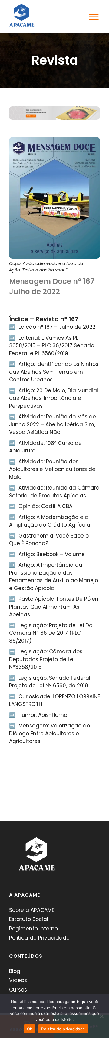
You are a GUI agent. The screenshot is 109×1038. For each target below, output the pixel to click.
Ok (29, 1028)
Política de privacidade (63, 1028)
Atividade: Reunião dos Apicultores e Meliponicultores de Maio (52, 469)
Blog (14, 971)
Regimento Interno (33, 928)
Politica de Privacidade (39, 937)
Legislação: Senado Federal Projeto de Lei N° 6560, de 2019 (49, 681)
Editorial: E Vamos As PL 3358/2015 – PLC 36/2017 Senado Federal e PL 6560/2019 (51, 345)
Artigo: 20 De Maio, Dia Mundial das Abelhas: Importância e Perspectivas (53, 398)
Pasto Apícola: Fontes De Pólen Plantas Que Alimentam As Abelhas (53, 606)
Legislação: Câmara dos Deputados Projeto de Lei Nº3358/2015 (45, 659)
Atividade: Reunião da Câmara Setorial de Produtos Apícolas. (54, 491)
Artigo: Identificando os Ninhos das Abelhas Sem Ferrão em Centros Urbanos (53, 371)
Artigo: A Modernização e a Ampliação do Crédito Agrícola (49, 521)
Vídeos (18, 980)
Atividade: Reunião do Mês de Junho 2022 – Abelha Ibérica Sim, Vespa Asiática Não (52, 424)
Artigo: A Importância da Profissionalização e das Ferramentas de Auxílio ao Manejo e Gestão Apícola (53, 576)
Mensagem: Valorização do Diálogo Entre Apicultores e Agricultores (49, 733)
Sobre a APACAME (31, 910)
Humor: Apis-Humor (43, 715)
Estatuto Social (28, 919)
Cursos (18, 989)
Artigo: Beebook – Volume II (53, 554)
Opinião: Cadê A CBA (45, 506)
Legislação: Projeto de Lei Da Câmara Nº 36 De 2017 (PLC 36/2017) (51, 633)
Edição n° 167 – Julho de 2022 (56, 327)
